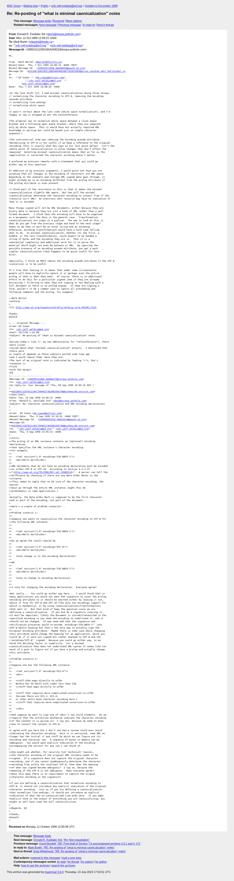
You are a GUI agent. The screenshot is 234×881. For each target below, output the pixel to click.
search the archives (63, 865)
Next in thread (105, 24)
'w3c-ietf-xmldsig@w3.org (32, 329)
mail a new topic (72, 857)
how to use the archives (35, 865)
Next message (48, 24)
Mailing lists (30, 5)
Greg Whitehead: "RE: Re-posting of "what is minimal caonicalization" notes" (79, 851)
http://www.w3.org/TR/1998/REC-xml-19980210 (43, 472)
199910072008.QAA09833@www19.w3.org (61, 68)
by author (101, 861)
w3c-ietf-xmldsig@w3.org (66, 5)
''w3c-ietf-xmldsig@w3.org (30, 45)
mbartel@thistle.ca (41, 41)
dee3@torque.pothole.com (63, 34)
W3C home (14, 5)
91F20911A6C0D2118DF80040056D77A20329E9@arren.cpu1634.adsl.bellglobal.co (76, 71)
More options (74, 20)
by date (61, 861)
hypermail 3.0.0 (54, 872)
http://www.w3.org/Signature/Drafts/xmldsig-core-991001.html (56, 307)
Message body (42, 20)
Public (44, 5)
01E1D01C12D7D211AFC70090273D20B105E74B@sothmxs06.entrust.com (53, 391)
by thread (73, 861)
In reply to (89, 24)
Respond (58, 20)
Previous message (69, 24)
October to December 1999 (101, 5)
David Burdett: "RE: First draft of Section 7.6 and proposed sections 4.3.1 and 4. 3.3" (90, 843)
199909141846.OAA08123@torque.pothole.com (55, 379)
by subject (87, 861)
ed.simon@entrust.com (50, 77)
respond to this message (45, 857)
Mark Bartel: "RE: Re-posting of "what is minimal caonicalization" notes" (71, 847)
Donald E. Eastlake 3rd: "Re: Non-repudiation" (62, 839)
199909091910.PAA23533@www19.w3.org (62, 419)
